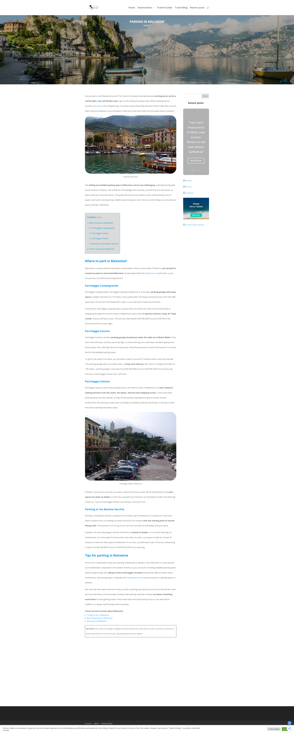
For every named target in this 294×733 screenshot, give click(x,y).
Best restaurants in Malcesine (100, 618)
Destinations (144, 8)
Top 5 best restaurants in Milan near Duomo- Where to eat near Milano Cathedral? (196, 137)
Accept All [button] (286, 729)
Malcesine (147, 25)
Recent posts (197, 8)
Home (131, 8)
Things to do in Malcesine (98, 615)
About (96, 723)
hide (99, 217)
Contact (88, 723)
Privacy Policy (107, 723)
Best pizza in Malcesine (97, 621)
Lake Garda (97, 106)
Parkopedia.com (133, 577)
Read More (196, 160)
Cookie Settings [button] (274, 729)
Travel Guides (164, 8)
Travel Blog (181, 8)
